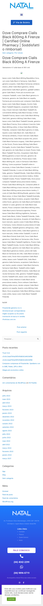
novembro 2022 (8, 420)
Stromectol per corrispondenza (13, 311)
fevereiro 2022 (7, 451)
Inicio (21, 540)
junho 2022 (6, 437)
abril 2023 (6, 403)
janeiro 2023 (7, 413)
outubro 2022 (7, 423)
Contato (22, 532)
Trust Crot (6, 353)
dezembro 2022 (8, 417)
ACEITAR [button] (11, 599)
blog (4, 475)
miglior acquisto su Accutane (13, 314)
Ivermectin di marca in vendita (13, 316)
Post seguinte (22, 332)
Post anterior (21, 327)
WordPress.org (7, 502)
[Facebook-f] (23, 582)
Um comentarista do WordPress (14, 383)
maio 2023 (6, 399)
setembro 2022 (8, 427)
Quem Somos (23, 537)
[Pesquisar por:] (21, 339)
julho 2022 (6, 434)
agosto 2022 (7, 431)
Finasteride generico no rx (12, 308)
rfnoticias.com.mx (9, 319)
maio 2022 (6, 441)
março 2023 (6, 406)
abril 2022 (6, 444)
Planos (21, 534)
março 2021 (6, 458)
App (3, 471)
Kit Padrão (33, 383)
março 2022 (6, 448)
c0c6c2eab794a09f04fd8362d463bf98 (17, 356)
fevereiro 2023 (7, 410)
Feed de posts (7, 494)
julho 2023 (6, 396)
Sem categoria (7, 53)
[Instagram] (19, 582)
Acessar (5, 491)
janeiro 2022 (7, 455)
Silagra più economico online (13, 370)
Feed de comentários (10, 498)
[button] (21, 15)
